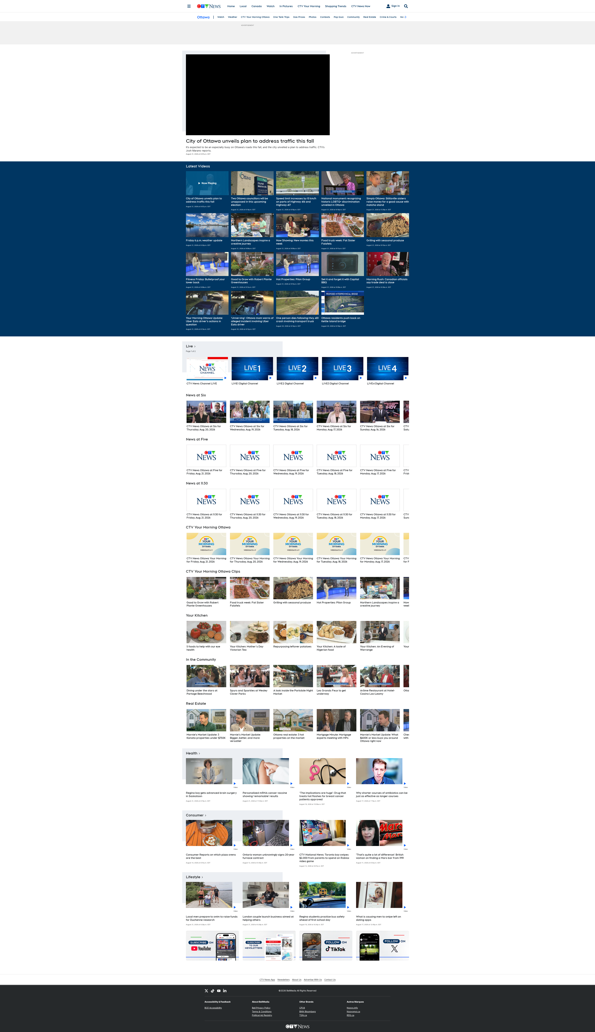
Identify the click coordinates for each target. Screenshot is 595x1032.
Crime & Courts (388, 17)
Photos (312, 17)
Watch (271, 6)
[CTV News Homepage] (208, 6)
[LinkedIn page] (225, 991)
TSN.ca (303, 1015)
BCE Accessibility (213, 1007)
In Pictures (286, 6)
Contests (325, 17)
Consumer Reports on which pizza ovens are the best (211, 856)
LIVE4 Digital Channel (380, 383)
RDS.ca (350, 1015)
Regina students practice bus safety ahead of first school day (321, 918)
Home (231, 6)
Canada (256, 6)
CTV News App (267, 979)
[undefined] (206, 416)
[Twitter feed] (206, 991)
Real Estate (369, 17)
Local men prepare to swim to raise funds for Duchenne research (212, 918)
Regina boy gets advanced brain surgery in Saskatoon (211, 794)
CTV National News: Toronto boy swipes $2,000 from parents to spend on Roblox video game (324, 858)
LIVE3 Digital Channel (335, 383)
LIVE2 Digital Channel (290, 383)
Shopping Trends (335, 6)
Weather (232, 17)
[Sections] (189, 6)
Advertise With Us (313, 979)
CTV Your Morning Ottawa (255, 17)
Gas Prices (299, 17)
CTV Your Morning (309, 6)
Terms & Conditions (261, 1011)
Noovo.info (352, 1007)
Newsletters (284, 979)
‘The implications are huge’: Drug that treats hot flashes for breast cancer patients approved (322, 796)
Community (353, 17)
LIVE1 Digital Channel (245, 383)
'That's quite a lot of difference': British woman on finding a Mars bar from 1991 (380, 856)
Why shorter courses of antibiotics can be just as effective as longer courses (382, 794)
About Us (296, 979)
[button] (207, 191)
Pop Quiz (339, 17)
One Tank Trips (281, 17)
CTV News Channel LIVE (202, 383)
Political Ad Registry (262, 1015)
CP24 (302, 1007)
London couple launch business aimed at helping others (268, 918)
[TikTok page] (212, 991)
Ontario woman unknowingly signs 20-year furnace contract (268, 856)
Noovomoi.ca (353, 1011)
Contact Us (330, 979)
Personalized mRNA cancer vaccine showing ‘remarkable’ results (265, 794)
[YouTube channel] (219, 991)
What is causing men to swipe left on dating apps (378, 918)
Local (243, 6)
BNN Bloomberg (307, 1011)
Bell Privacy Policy (261, 1007)
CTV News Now (360, 6)
